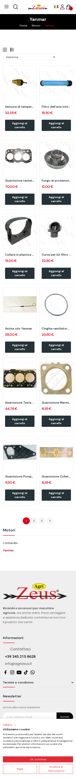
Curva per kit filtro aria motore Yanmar (56, 255)
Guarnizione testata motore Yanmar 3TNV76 (19, 181)
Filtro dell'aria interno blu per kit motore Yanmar (56, 107)
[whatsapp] (32, 672)
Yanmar (8, 550)
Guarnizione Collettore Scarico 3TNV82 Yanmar (56, 476)
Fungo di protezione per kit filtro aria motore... (56, 181)
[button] (10, 725)
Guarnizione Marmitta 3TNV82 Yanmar (56, 403)
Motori (9, 530)
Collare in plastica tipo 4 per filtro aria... (19, 255)
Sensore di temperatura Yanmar (19, 107)
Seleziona (31, 57)
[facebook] (5, 672)
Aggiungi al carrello (19, 125)
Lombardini (10, 543)
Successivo (50, 521)
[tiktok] (25, 672)
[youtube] (19, 672)
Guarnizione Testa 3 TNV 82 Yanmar (19, 403)
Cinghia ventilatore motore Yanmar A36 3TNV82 (56, 329)
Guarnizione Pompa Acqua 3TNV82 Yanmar (19, 476)
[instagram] (12, 672)
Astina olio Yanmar (18, 329)
